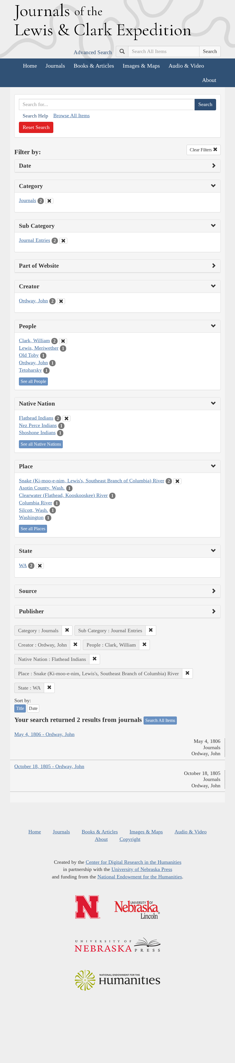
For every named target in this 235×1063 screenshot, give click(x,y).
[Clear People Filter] (63, 341)
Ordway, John (33, 301)
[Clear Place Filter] (177, 481)
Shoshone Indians (37, 432)
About (209, 80)
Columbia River (35, 503)
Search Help (35, 116)
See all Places (33, 528)
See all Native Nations (41, 444)
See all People (33, 381)
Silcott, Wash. (33, 510)
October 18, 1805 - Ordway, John (49, 766)
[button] (67, 630)
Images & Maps (141, 65)
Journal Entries (34, 240)
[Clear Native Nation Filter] (66, 418)
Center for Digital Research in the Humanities (133, 862)
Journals (55, 65)
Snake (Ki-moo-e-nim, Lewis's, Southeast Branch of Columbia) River (91, 480)
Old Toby (29, 355)
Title (20, 708)
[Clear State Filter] (40, 566)
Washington (31, 517)
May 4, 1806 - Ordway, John (44, 734)
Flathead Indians (36, 418)
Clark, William (34, 340)
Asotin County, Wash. (42, 488)
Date (33, 708)
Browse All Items (71, 115)
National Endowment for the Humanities (139, 877)
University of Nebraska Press (141, 869)
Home (30, 65)
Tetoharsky (30, 370)
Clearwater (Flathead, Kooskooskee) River (63, 495)
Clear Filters (201, 149)
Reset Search (36, 127)
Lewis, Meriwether (38, 348)
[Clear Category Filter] (49, 201)
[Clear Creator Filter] (61, 301)
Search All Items (160, 720)
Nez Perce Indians (38, 425)
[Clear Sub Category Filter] (63, 241)
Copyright (130, 839)
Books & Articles (94, 65)
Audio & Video (186, 65)
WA (23, 565)
